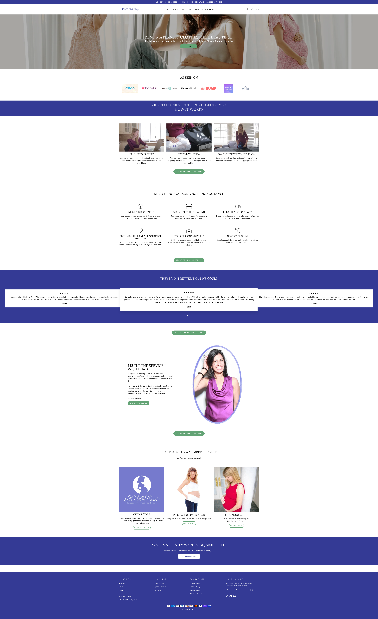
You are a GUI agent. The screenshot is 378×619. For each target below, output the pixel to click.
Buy (190, 9)
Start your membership (189, 260)
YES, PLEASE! (355, 314)
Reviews (122, 583)
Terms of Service (196, 593)
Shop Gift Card (141, 527)
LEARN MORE (189, 523)
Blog (197, 9)
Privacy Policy (195, 583)
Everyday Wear (160, 583)
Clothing (175, 9)
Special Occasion (160, 587)
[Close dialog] (374, 290)
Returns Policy (195, 587)
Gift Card (158, 590)
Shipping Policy (195, 590)
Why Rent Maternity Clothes (129, 600)
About (121, 590)
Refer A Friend (208, 9)
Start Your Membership (189, 556)
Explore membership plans (189, 332)
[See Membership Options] (189, 171)
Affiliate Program (125, 596)
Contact (121, 593)
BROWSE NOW (236, 525)
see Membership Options (189, 433)
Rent (167, 9)
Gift (184, 9)
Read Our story (138, 403)
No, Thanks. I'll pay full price (355, 321)
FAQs (121, 587)
